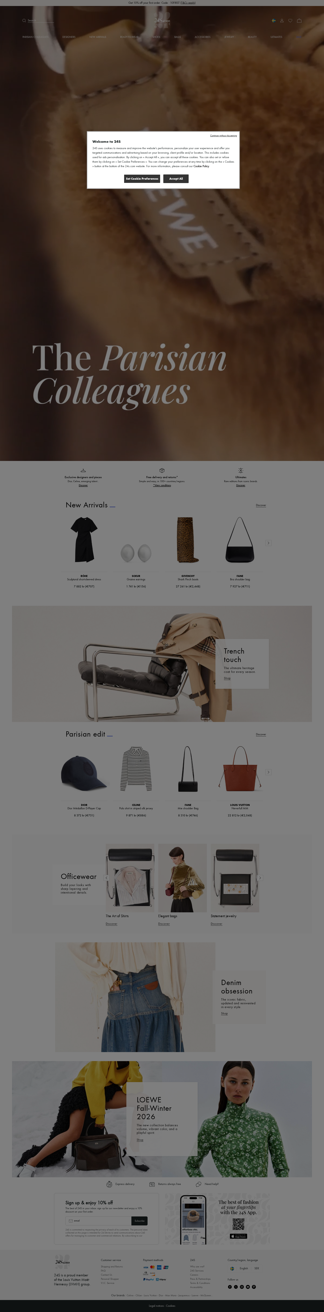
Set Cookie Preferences (142, 178)
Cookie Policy (201, 166)
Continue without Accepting (223, 136)
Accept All (176, 178)
